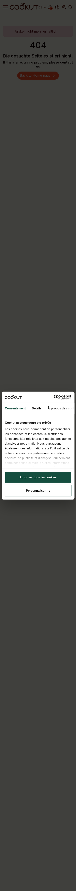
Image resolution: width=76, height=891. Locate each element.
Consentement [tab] (15, 408)
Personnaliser (36, 490)
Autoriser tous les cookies (38, 477)
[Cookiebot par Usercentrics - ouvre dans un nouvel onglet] (54, 397)
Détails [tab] (37, 408)
